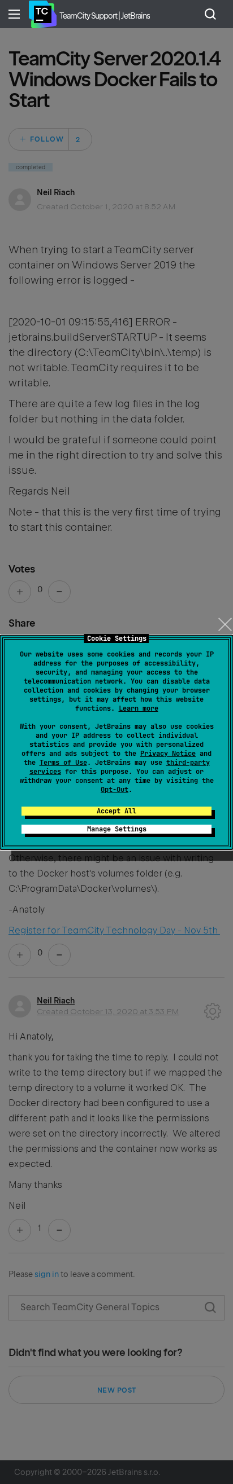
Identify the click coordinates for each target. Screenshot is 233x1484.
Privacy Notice (168, 753)
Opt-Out (114, 789)
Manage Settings (116, 829)
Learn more (138, 708)
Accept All (116, 811)
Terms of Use (63, 762)
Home (42, 14)
